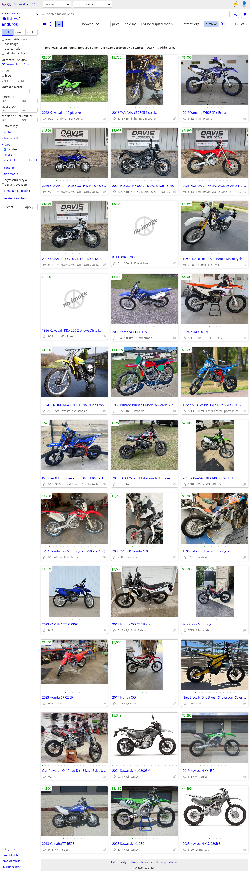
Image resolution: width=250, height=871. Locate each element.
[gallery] (59, 24)
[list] (44, 24)
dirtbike (12, 149)
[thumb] (51, 24)
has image (11, 44)
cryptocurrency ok (16, 180)
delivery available (16, 184)
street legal (12, 126)
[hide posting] (104, 118)
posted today (13, 48)
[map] (66, 24)
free (8, 75)
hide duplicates (15, 53)
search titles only (16, 39)
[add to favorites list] (44, 118)
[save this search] (244, 14)
